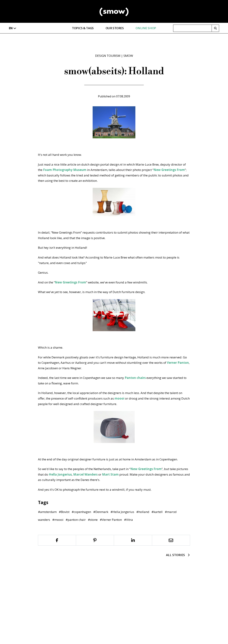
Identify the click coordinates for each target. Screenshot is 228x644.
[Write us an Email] (171, 540)
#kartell (157, 512)
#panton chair (76, 520)
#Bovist (64, 512)
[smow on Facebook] (57, 540)
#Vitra (128, 520)
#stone (93, 520)
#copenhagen (81, 512)
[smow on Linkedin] (133, 540)
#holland (142, 512)
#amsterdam (47, 512)
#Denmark (100, 512)
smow (128, 56)
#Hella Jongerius (122, 512)
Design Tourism (107, 56)
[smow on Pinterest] (95, 540)
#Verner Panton (111, 520)
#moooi (57, 520)
